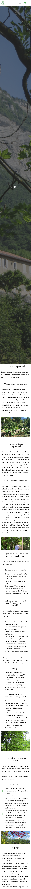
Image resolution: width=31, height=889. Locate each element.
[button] (20, 3)
